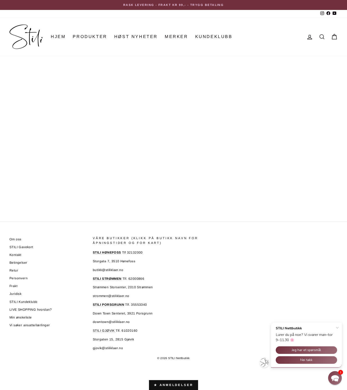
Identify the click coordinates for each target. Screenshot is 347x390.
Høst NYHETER (136, 36)
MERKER (176, 36)
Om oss (15, 239)
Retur (13, 270)
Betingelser (18, 262)
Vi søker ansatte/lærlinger (29, 325)
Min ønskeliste (20, 317)
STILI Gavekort (21, 247)
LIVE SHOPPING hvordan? (30, 309)
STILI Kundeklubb (23, 302)
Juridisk (15, 294)
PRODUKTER (90, 36)
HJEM (58, 36)
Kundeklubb (214, 36)
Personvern (18, 278)
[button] (335, 378)
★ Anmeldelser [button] (173, 385)
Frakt (13, 286)
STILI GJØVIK (104, 330)
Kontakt (15, 255)
